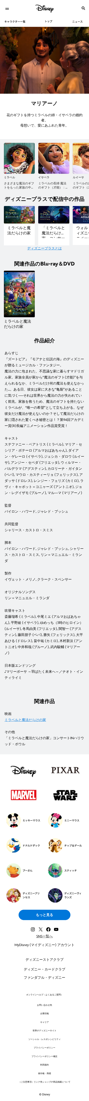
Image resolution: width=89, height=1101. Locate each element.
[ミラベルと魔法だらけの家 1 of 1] (19, 294)
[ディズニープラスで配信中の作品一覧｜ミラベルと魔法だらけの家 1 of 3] (19, 215)
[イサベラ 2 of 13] (53, 158)
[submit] (83, 8)
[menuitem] (7, 8)
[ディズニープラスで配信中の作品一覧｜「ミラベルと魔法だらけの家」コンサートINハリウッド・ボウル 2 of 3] (53, 215)
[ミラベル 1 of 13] (19, 158)
